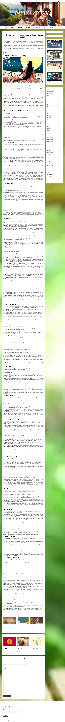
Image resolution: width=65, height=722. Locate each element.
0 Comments (41, 630)
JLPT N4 (48, 113)
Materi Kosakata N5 (50, 143)
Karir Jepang (37, 27)
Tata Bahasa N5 (50, 167)
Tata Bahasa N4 (50, 165)
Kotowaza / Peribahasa (51, 124)
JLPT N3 (48, 110)
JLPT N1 (48, 106)
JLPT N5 (48, 115)
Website (4, 673)
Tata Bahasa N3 (50, 163)
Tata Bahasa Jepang (50, 156)
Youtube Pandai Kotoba (7, 610)
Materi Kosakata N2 (50, 137)
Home (12, 27)
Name (4, 663)
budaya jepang (6, 628)
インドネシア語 (50, 27)
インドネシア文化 (50, 176)
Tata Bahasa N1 (50, 159)
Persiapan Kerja (50, 152)
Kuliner (48, 126)
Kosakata (48, 121)
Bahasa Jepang (18, 27)
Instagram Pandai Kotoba (31, 609)
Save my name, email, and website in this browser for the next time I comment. (16, 679)
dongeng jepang (12, 628)
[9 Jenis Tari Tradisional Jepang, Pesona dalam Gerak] (9, 620)
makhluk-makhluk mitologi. (7, 95)
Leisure (48, 128)
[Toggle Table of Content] (9, 52)
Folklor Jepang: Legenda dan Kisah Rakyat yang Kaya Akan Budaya (22, 625)
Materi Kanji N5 (49, 132)
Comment (5, 680)
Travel (48, 172)
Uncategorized (49, 174)
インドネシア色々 (50, 178)
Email (4, 668)
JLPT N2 (48, 108)
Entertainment (49, 97)
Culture (30, 27)
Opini (48, 148)
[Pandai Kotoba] (5, 27)
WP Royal (8, 720)
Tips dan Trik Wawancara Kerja (52, 170)
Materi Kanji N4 (49, 130)
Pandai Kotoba (32, 13)
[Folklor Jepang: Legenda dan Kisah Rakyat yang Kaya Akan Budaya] (23, 620)
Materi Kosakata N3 (50, 139)
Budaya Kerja (49, 93)
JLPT (25, 27)
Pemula (48, 150)
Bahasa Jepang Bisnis (50, 91)
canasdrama (6, 630)
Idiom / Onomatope (50, 102)
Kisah (48, 119)
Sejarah (48, 154)
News (44, 27)
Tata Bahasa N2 (50, 161)
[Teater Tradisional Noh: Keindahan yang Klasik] (36, 620)
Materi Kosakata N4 (50, 141)
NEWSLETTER (5, 715)
